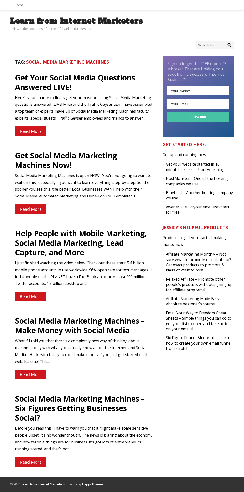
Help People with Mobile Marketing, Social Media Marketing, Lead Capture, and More (81, 242)
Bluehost (174, 192)
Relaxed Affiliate (180, 279)
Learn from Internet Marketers (76, 21)
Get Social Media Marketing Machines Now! (66, 160)
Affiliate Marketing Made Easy (192, 298)
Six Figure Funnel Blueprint (190, 337)
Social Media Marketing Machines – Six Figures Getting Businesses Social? (80, 408)
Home (19, 5)
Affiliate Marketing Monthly (190, 254)
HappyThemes (92, 484)
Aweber (172, 207)
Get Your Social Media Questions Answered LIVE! (75, 82)
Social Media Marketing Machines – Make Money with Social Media (80, 325)
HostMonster (178, 178)
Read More (31, 131)
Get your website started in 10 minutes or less (192, 166)
